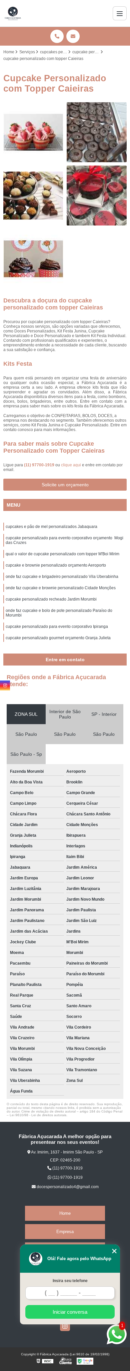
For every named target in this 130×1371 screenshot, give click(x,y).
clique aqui (71, 465)
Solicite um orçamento (65, 484)
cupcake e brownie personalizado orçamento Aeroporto (56, 565)
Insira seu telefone (70, 1280)
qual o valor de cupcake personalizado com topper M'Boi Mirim (62, 554)
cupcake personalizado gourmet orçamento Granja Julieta (58, 638)
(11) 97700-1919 (39, 465)
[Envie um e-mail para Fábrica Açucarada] (73, 36)
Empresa (65, 1231)
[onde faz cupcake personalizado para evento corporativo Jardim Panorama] (33, 259)
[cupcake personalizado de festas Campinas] (97, 196)
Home (65, 1213)
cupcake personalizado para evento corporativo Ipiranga (57, 626)
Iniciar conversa (70, 1312)
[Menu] (120, 13)
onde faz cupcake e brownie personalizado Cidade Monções (61, 588)
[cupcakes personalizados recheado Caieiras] (97, 132)
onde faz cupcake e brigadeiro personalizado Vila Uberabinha (62, 576)
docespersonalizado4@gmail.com (67, 1186)
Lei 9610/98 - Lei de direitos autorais (38, 1115)
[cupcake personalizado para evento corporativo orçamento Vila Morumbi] (33, 132)
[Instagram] (65, 1326)
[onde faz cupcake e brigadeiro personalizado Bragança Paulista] (33, 196)
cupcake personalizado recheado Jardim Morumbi (51, 599)
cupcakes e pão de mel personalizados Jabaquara (51, 526)
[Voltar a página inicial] (12, 13)
